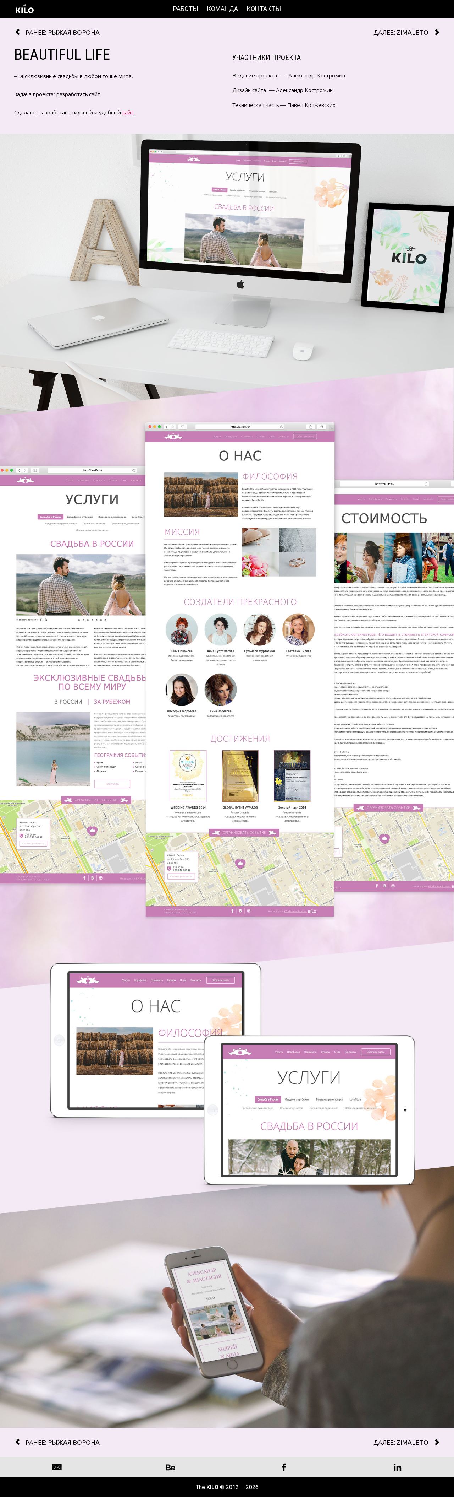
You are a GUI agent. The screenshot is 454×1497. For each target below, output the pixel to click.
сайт (127, 112)
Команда (222, 8)
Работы (185, 8)
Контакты (264, 8)
